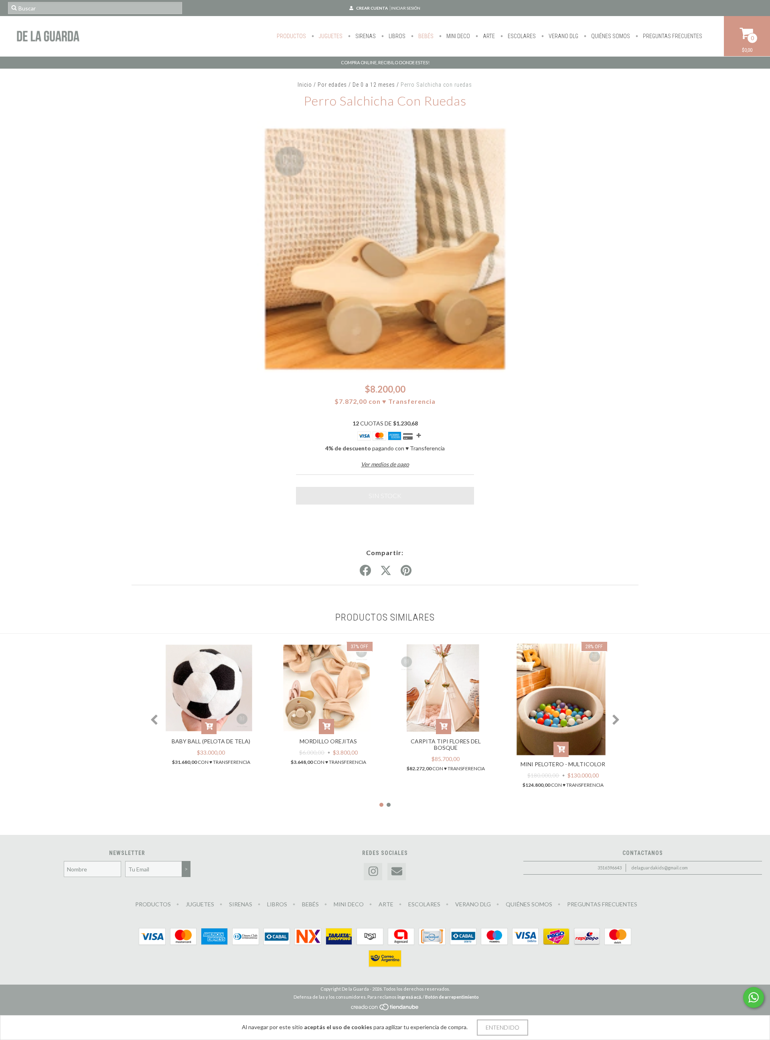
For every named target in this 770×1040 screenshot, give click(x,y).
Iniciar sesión (405, 8)
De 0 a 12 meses (374, 84)
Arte (488, 36)
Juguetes (330, 36)
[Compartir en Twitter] (385, 571)
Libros (396, 36)
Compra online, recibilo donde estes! (385, 62)
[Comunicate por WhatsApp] (753, 997)
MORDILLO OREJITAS (328, 741)
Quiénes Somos (610, 36)
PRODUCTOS (291, 36)
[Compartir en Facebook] (365, 571)
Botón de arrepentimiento (452, 996)
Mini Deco (457, 36)
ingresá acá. (409, 996)
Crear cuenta (372, 8)
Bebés (425, 36)
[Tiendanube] (385, 1009)
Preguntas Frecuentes (672, 36)
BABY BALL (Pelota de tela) (211, 741)
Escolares (521, 36)
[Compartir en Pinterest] (406, 571)
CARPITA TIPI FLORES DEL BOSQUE (446, 744)
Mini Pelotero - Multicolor (563, 764)
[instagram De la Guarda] (373, 871)
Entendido (502, 1027)
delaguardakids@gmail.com (659, 867)
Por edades (332, 84)
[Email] (396, 871)
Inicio (305, 84)
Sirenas (365, 36)
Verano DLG (562, 36)
